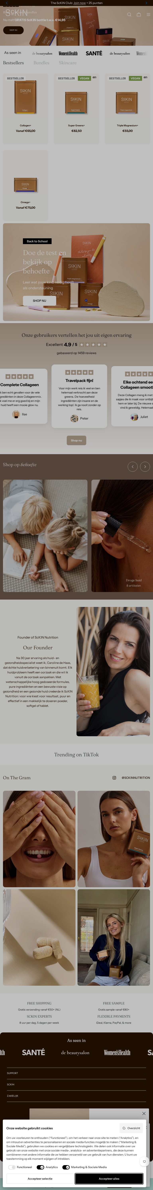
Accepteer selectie (40, 1178)
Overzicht (134, 1128)
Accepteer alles (109, 1178)
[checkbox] (19, 1167)
